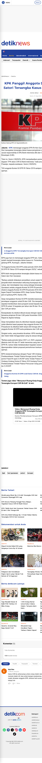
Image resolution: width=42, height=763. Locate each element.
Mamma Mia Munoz (34, 546)
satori (22, 473)
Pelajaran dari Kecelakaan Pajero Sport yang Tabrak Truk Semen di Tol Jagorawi (12, 574)
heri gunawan (13, 473)
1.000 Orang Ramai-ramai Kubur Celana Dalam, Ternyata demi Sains (28, 605)
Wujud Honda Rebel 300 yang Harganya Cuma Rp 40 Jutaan (11, 547)
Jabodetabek (21, 55)
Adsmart (6, 60)
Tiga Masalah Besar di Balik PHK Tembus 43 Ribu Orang (9, 604)
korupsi (30, 473)
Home (4, 55)
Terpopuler (16, 60)
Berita (11, 55)
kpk (3, 473)
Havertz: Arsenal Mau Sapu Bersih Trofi (8, 627)
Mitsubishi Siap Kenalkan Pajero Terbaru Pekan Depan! (29, 628)
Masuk (38, 2)
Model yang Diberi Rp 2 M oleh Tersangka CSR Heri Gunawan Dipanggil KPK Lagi (19, 496)
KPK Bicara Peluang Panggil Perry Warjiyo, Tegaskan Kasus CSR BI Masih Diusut (16, 503)
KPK (11, 147)
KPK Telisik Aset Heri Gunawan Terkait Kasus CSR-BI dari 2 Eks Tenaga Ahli (19, 509)
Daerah (26, 60)
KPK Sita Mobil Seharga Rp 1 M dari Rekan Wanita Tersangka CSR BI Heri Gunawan (19, 516)
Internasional (33, 55)
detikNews (5, 76)
